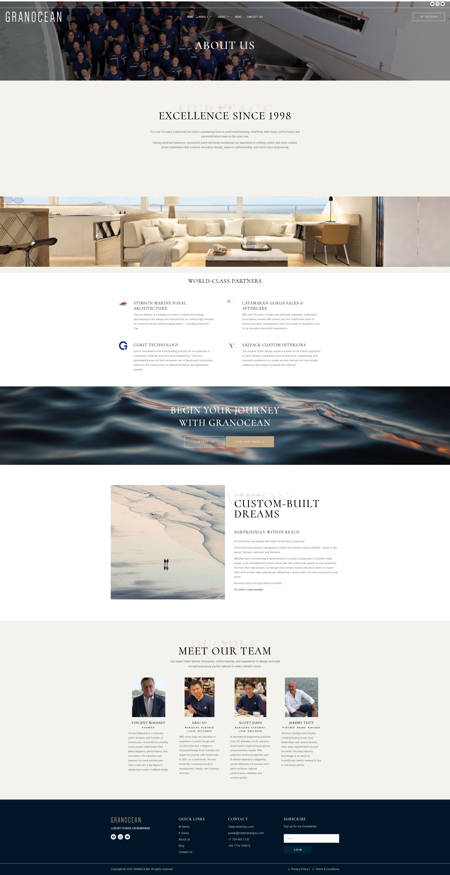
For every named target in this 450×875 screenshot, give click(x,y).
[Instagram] (437, 4)
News (238, 16)
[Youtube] (443, 4)
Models (203, 16)
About (222, 16)
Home (190, 16)
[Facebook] (432, 4)
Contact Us (255, 16)
